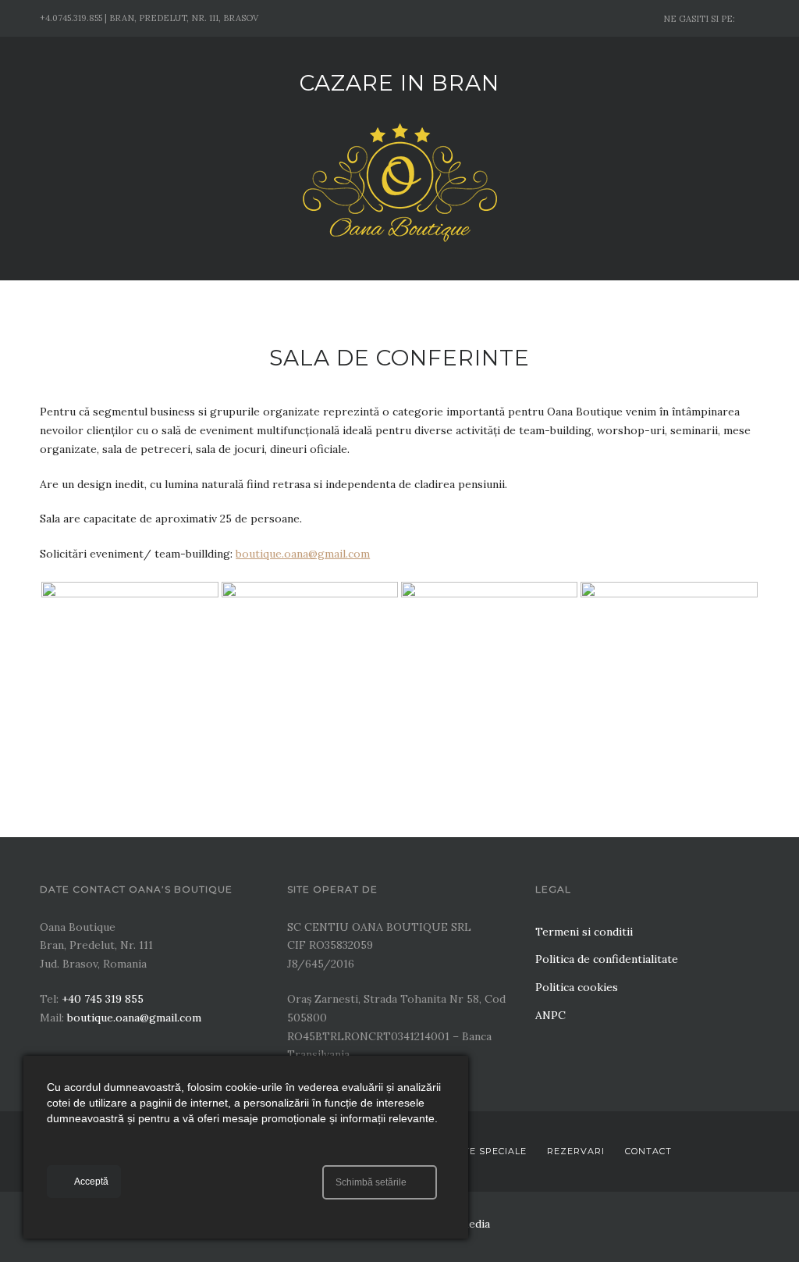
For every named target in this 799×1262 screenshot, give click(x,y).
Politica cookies (576, 987)
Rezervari (576, 1151)
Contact (648, 1151)
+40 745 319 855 (103, 999)
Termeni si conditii (584, 932)
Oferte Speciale (482, 1151)
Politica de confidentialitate (606, 959)
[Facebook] (751, 17)
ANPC (550, 1015)
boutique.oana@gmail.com (303, 554)
